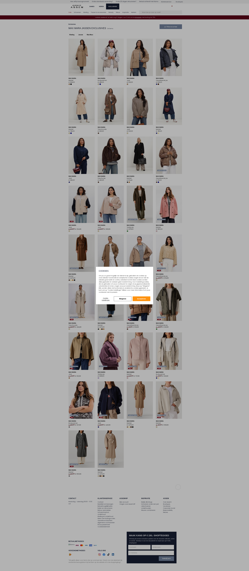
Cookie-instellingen (106, 299)
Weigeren (122, 299)
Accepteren (141, 299)
